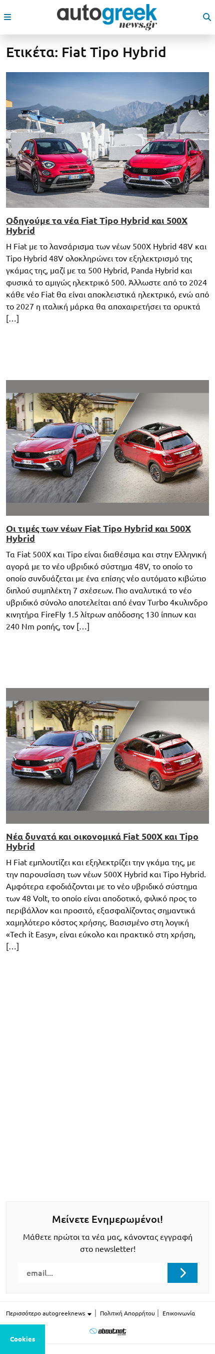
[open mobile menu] (7, 17)
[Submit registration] (183, 1273)
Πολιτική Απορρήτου (127, 1313)
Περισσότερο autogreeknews (46, 1313)
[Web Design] (107, 1331)
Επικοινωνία (178, 1313)
